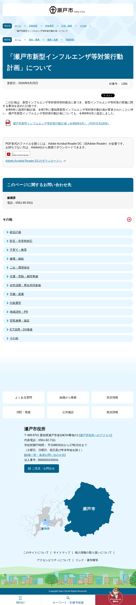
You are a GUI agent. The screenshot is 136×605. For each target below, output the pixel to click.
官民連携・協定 (20, 320)
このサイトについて (36, 552)
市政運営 (49, 26)
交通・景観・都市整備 (24, 276)
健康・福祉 (17, 258)
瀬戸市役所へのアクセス (95, 435)
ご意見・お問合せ (43, 468)
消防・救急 (23, 412)
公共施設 (68, 412)
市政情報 (33, 26)
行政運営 (15, 302)
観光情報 (112, 412)
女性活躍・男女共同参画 (25, 285)
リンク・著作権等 (86, 560)
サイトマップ (61, 552)
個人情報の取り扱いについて (93, 552)
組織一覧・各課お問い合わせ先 (45, 454)
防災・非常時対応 (21, 240)
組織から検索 (68, 397)
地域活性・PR (19, 311)
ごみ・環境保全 (20, 267)
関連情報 (70, 39)
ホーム (18, 26)
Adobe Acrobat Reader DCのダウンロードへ (33, 160)
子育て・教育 (18, 249)
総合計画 (15, 232)
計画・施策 (66, 26)
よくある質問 (23, 397)
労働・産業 (17, 294)
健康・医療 (52, 39)
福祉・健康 (34, 39)
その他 (83, 26)
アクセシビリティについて (54, 560)
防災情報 (112, 397)
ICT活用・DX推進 (21, 329)
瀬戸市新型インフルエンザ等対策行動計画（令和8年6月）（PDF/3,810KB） (61, 123)
